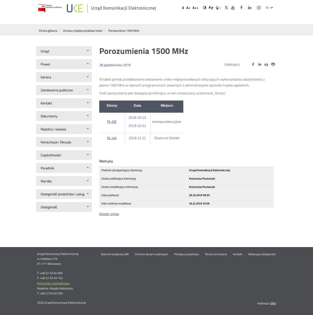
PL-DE (111, 122)
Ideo (273, 303)
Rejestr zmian (109, 213)
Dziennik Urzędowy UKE (115, 254)
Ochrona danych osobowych (151, 254)
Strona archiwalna (216, 254)
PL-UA (111, 138)
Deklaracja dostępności (262, 254)
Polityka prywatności (186, 254)
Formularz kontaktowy (53, 283)
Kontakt (237, 254)
